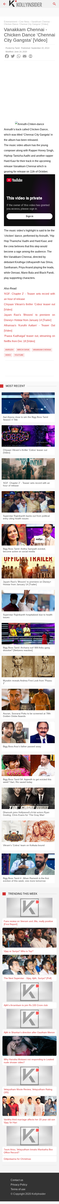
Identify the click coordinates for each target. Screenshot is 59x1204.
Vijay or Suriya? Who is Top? (18, 951)
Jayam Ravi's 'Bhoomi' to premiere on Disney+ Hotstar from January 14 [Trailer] (27, 583)
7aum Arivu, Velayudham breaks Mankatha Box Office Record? (28, 1151)
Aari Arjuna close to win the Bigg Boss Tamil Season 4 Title (25, 418)
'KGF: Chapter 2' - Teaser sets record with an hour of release (26, 484)
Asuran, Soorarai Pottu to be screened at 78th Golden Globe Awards (27, 714)
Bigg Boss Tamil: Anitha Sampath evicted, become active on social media (24, 550)
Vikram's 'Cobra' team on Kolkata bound (24, 845)
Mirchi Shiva (23, 350)
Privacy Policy (19, 1184)
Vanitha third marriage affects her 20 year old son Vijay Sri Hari (29, 1121)
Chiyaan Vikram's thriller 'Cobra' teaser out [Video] (25, 451)
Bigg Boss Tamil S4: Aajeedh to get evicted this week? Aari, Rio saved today (27, 780)
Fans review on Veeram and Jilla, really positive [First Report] (28, 922)
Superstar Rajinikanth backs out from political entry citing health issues (26, 517)
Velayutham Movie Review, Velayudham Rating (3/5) (28, 1091)
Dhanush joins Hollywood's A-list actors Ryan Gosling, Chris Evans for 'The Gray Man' (26, 813)
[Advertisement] (29, 92)
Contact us (17, 1180)
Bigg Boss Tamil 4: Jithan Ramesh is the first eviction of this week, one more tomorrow (26, 879)
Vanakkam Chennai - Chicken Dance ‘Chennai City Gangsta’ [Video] (27, 22)
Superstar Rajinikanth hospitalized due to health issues (27, 616)
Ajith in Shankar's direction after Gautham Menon (29, 1032)
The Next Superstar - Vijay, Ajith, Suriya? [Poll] (27, 978)
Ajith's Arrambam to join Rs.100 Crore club (26, 1005)
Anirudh (9, 350)
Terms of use (18, 1189)
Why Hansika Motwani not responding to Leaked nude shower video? (29, 1061)
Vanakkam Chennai (42, 350)
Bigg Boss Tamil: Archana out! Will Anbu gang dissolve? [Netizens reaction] (26, 649)
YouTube (19, 355)
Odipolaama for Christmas (17, 1159)
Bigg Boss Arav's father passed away (22, 746)
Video (8, 355)
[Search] (54, 4)
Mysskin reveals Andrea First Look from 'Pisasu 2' (27, 682)
